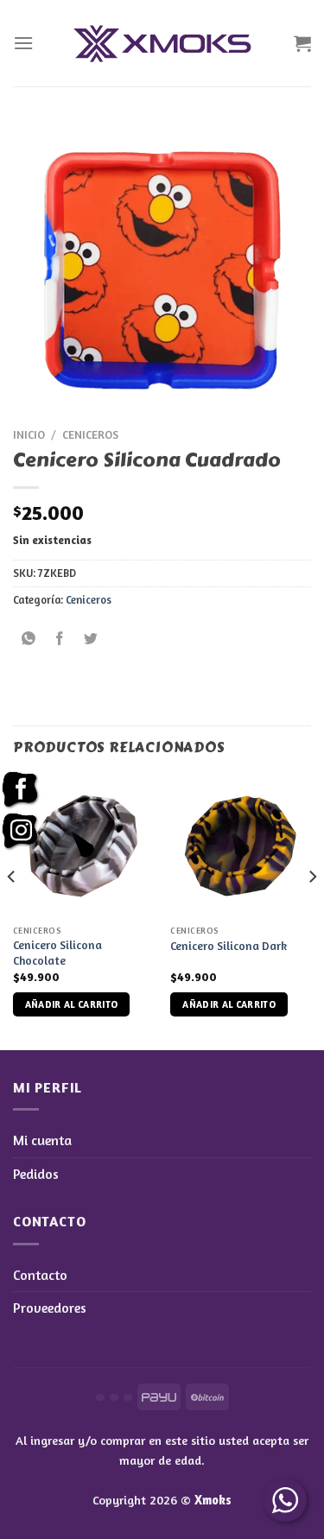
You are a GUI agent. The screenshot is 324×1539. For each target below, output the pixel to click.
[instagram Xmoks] (20, 831)
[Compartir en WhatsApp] (29, 638)
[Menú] (23, 43)
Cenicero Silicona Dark (228, 946)
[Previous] (12, 911)
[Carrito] (302, 43)
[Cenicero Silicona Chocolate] (83, 846)
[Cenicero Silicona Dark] (240, 846)
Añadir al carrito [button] (71, 1004)
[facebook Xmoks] (20, 790)
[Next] (312, 911)
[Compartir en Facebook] (60, 638)
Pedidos (36, 1173)
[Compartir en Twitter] (91, 638)
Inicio (29, 434)
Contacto (40, 1274)
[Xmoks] (162, 43)
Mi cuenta (42, 1140)
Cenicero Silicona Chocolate (57, 952)
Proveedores (49, 1307)
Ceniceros (90, 434)
